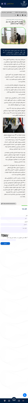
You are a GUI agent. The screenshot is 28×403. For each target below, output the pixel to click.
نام (26, 215)
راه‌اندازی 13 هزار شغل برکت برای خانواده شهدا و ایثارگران (14, 23)
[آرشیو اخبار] (23, 400)
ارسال (5, 243)
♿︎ (25, 395)
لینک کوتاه (2, 204)
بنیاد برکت (4, 12)
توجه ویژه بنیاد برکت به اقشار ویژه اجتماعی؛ (14, 19)
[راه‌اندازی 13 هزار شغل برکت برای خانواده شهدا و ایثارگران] (14, 36)
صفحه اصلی (9, 12)
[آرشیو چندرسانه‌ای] (18, 400)
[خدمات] (9, 400)
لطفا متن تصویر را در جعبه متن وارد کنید (17, 238)
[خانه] (14, 399)
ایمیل (26, 222)
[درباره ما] (4, 400)
